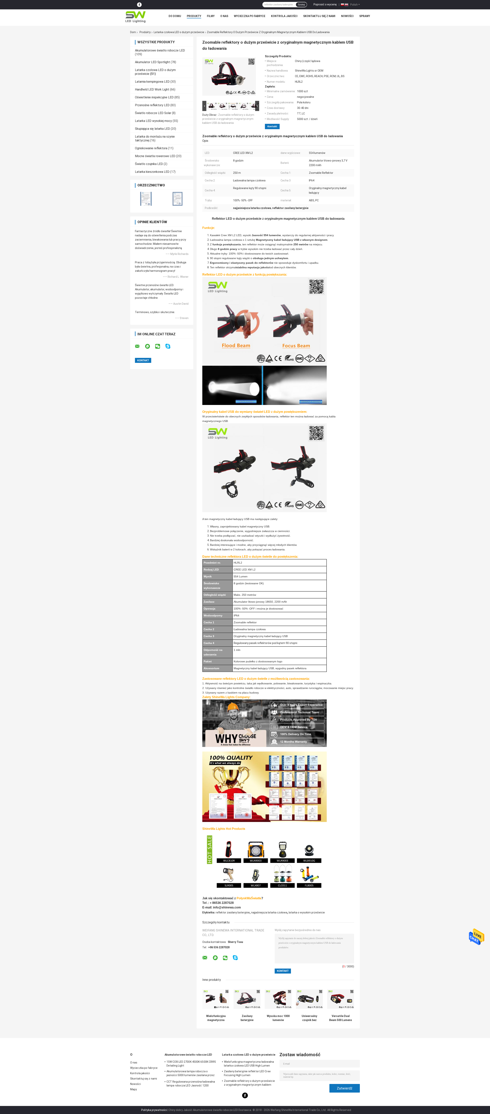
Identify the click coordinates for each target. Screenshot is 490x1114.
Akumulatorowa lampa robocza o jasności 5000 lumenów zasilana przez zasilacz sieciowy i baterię (191, 1074)
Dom (133, 32)
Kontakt (272, 126)
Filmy (211, 16)
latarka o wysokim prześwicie (307, 912)
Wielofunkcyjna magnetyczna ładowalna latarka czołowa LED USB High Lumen (215, 1018)
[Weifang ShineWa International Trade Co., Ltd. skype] (170, 346)
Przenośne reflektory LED (152, 105)
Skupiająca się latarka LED (152, 129)
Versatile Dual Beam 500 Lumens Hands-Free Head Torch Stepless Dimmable (340, 1018)
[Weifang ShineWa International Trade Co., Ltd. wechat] (160, 346)
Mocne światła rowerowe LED (155, 156)
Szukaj (301, 4)
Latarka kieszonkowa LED (152, 172)
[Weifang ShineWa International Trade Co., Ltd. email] (140, 346)
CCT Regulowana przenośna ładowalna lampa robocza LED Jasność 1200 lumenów (191, 1084)
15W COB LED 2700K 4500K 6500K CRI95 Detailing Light (191, 1063)
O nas (224, 16)
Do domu (175, 16)
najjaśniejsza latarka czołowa (269, 912)
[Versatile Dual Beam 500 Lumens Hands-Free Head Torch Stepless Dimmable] (340, 999)
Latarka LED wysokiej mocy (153, 121)
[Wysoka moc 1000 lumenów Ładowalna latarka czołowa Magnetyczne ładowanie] (278, 999)
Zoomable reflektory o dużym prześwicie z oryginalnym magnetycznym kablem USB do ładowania (228, 118)
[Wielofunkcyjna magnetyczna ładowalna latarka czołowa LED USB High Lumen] (215, 999)
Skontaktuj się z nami (319, 16)
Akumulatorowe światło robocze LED (160, 50)
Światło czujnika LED (149, 164)
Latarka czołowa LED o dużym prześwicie (179, 32)
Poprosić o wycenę (325, 4)
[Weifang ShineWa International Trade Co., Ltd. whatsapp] (150, 346)
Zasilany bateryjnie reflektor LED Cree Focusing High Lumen (247, 1018)
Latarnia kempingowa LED (152, 81)
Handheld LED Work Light (152, 89)
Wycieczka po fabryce (249, 16)
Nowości (347, 16)
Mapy (133, 1089)
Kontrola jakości (284, 16)
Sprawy (364, 16)
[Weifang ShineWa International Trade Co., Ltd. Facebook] (139, 4)
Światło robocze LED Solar (153, 113)
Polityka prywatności (154, 1110)
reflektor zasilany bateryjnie (233, 912)
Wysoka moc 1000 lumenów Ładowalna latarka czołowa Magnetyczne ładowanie (278, 1018)
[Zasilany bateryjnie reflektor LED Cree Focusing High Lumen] (247, 999)
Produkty (194, 16)
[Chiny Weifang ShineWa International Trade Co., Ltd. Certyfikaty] (146, 199)
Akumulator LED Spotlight (152, 62)
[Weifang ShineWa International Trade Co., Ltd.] (135, 17)
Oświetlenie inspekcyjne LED (154, 97)
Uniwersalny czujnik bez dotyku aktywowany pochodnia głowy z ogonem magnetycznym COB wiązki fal (309, 1018)
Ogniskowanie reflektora (151, 148)
